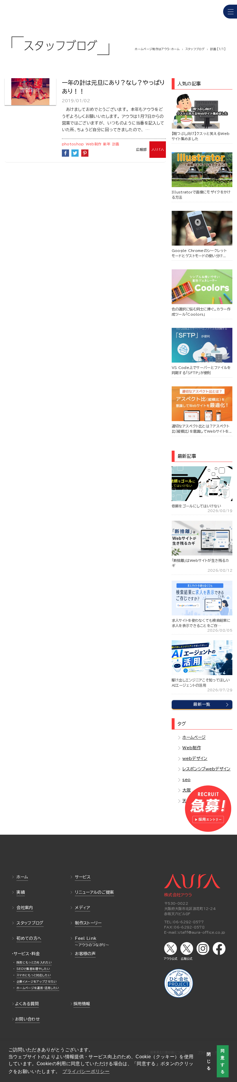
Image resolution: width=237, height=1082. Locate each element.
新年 (106, 144)
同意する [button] (223, 1061)
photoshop (73, 144)
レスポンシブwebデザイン (206, 769)
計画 (115, 144)
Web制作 (94, 144)
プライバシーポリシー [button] (86, 1071)
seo (186, 780)
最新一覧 (201, 704)
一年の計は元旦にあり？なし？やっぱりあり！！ (113, 87)
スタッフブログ (195, 48)
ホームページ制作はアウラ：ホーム (157, 48)
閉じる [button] (209, 1061)
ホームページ (193, 737)
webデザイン (194, 758)
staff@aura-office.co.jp (201, 932)
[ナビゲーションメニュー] (230, 12)
